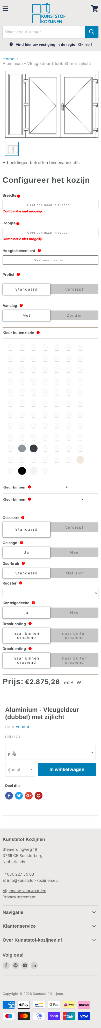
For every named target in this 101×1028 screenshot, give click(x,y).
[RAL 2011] (69, 370)
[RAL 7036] (22, 460)
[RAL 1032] (10, 370)
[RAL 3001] (10, 381)
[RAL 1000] (10, 347)
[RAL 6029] (80, 437)
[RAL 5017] (34, 415)
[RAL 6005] (57, 426)
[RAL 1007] (57, 347)
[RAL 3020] (80, 381)
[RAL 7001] (22, 448)
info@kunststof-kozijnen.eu (32, 880)
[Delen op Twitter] (19, 796)
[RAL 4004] (22, 392)
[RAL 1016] (22, 359)
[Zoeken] (91, 32)
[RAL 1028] (80, 359)
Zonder (74, 315)
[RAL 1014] (80, 347)
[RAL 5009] (34, 404)
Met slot (74, 573)
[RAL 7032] (80, 448)
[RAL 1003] (34, 347)
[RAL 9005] (22, 471)
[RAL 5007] (22, 404)
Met (27, 315)
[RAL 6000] (22, 426)
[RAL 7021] (45, 448)
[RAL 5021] (69, 415)
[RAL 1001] (22, 347)
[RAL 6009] (69, 426)
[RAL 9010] (34, 471)
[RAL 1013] (69, 347)
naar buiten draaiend (74, 635)
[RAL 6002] (45, 426)
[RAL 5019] (57, 415)
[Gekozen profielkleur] (45, 471)
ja (26, 612)
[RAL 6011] (10, 437)
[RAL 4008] (57, 392)
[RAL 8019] (69, 460)
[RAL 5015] (22, 415)
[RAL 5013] (80, 404)
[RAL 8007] (45, 460)
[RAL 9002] (10, 471)
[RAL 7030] (57, 448)
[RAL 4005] (34, 392)
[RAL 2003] (45, 370)
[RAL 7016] (34, 448)
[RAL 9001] (80, 460)
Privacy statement (19, 896)
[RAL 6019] (57, 437)
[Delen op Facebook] (9, 796)
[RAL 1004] (45, 347)
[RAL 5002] (69, 392)
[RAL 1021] (57, 359)
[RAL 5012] (69, 404)
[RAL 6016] (22, 437)
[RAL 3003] (34, 381)
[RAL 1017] (34, 359)
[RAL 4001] (10, 392)
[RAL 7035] (10, 460)
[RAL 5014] (10, 415)
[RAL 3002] (22, 381)
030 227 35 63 (21, 874)
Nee (74, 552)
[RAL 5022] (80, 415)
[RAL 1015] (10, 359)
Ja (26, 552)
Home (8, 58)
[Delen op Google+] (29, 796)
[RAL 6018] (45, 437)
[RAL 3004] (45, 381)
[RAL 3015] (69, 381)
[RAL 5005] (10, 404)
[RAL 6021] (69, 437)
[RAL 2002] (34, 370)
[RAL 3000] (80, 370)
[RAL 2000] (22, 370)
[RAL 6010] (80, 426)
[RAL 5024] (10, 426)
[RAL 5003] (80, 392)
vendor (23, 726)
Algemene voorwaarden (24, 890)
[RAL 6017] (34, 437)
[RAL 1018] (45, 359)
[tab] (50, 487)
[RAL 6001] (34, 426)
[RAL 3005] (57, 381)
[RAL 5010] (45, 404)
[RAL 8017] (57, 460)
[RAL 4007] (45, 392)
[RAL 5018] (45, 415)
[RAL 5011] (57, 404)
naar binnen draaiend (26, 635)
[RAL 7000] (10, 448)
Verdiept (74, 289)
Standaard (26, 289)
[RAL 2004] (57, 370)
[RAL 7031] (69, 448)
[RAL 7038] (34, 460)
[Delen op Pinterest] (38, 796)
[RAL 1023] (69, 359)
